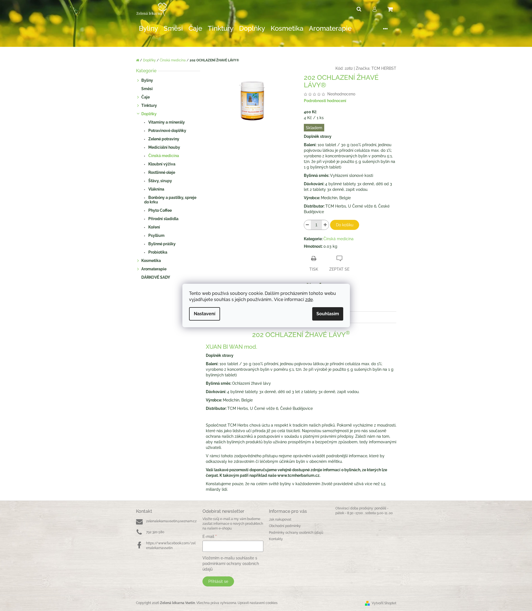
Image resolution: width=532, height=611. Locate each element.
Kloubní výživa (161, 164)
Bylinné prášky (161, 244)
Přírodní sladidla (162, 219)
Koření (153, 227)
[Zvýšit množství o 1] (325, 225)
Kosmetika (151, 260)
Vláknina (155, 189)
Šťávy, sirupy (159, 181)
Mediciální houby (163, 147)
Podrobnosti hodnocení (325, 100)
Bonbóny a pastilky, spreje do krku (170, 199)
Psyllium (155, 235)
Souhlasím (327, 313)
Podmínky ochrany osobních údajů (296, 533)
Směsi (147, 88)
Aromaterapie (153, 269)
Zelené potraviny (163, 139)
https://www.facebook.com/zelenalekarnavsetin (170, 545)
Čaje (145, 97)
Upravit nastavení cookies (258, 603)
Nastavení (204, 313)
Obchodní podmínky (285, 526)
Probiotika (157, 252)
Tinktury (149, 105)
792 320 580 (155, 532)
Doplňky (149, 114)
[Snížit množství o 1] (307, 225)
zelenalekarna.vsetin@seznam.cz (171, 521)
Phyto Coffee (159, 210)
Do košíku (344, 225)
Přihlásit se (218, 581)
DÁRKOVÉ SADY (155, 277)
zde (309, 299)
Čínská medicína (163, 155)
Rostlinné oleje (161, 172)
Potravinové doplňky (166, 130)
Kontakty (276, 539)
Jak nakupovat (280, 519)
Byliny (147, 80)
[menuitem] (148, 29)
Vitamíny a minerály (166, 122)
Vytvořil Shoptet (384, 603)
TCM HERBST (383, 68)
